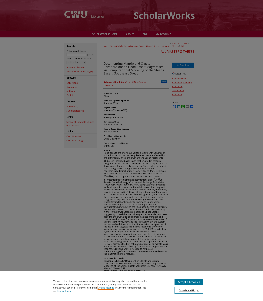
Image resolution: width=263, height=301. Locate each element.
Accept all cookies (189, 282)
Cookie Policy (64, 290)
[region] (131, 286)
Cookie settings (106, 287)
